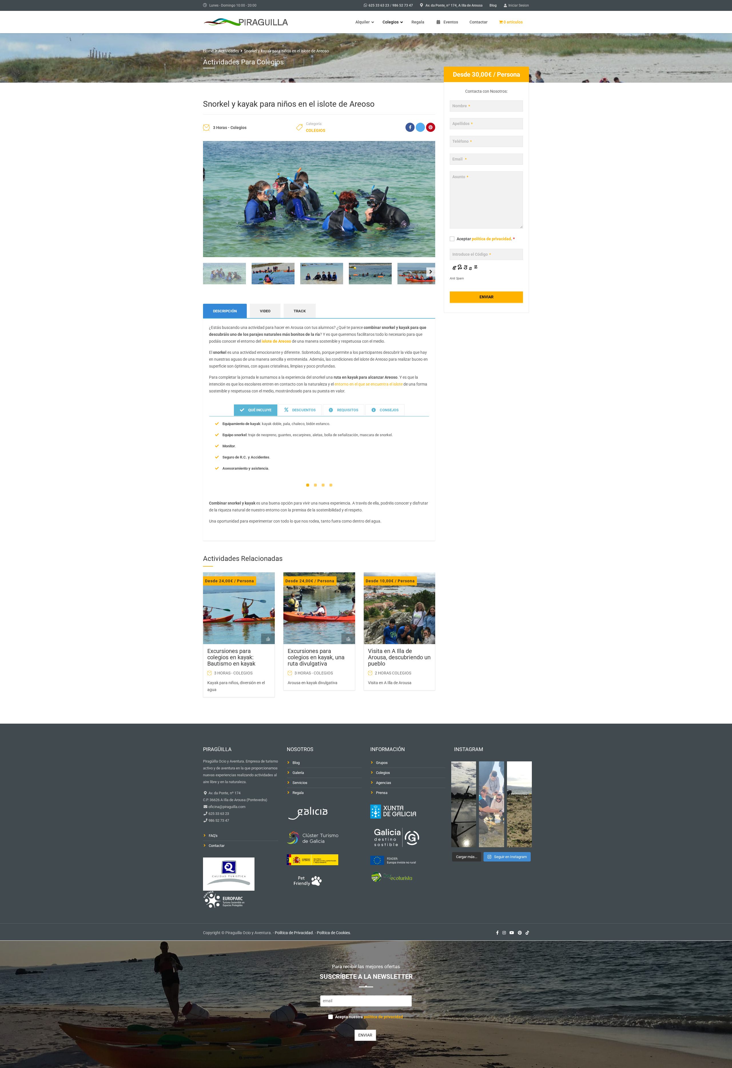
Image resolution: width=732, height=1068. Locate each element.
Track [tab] (300, 311)
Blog (493, 5)
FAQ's (213, 835)
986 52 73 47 (402, 5)
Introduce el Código (471, 254)
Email (459, 159)
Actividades (228, 51)
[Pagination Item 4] (330, 485)
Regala (298, 793)
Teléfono (462, 141)
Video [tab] (265, 311)
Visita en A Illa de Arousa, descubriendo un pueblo (399, 657)
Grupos (382, 763)
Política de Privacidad (294, 932)
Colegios (315, 130)
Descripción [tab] (225, 311)
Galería (298, 773)
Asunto (460, 176)
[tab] (255, 410)
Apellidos (462, 123)
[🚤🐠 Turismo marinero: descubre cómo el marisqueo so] (519, 804)
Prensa (381, 793)
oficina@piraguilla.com (226, 807)
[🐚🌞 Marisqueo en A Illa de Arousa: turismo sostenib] (491, 804)
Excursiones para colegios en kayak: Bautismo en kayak (231, 657)
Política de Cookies (333, 932)
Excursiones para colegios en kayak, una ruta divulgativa (316, 657)
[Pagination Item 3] (323, 485)
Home (208, 51)
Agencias (383, 783)
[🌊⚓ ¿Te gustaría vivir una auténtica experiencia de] (463, 804)
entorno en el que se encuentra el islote (369, 384)
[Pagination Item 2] (315, 485)
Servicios (300, 783)
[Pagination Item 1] (307, 485)
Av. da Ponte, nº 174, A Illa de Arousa (453, 5)
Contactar (216, 845)
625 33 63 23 (379, 5)
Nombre (461, 106)
